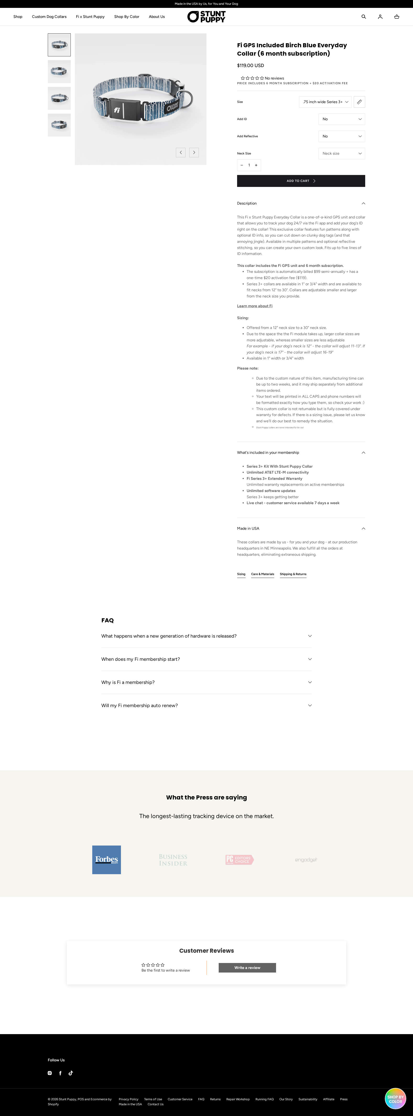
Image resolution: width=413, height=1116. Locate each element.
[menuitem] (59, 44)
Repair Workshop (238, 1099)
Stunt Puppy (67, 1099)
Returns (215, 1099)
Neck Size (244, 153)
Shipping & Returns (293, 574)
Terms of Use (153, 1099)
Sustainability (308, 1099)
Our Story (286, 1099)
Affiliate (328, 1099)
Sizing (241, 574)
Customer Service (180, 1099)
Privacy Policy (128, 1099)
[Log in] (380, 17)
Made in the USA (130, 1104)
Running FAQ (264, 1099)
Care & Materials (262, 574)
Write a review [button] (247, 967)
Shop (17, 16)
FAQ (201, 1099)
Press (344, 1099)
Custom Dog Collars (49, 16)
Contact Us (155, 1104)
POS (81, 1099)
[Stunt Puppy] (206, 17)
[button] (364, 17)
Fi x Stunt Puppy (90, 16)
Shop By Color (126, 16)
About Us (157, 16)
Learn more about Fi (254, 306)
